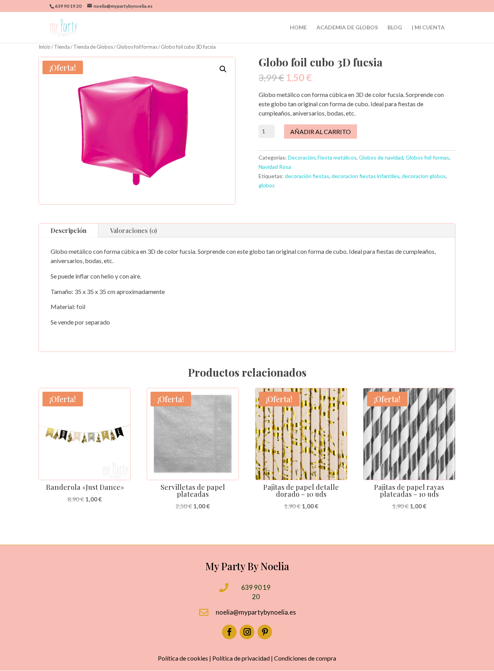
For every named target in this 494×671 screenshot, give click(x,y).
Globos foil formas (137, 47)
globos (267, 185)
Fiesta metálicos (337, 157)
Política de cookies (183, 658)
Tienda (62, 47)
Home (298, 28)
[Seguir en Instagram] (247, 632)
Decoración (301, 157)
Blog (394, 28)
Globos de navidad (381, 157)
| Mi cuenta (428, 28)
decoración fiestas (307, 176)
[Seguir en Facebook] (229, 632)
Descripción (68, 230)
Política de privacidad (241, 658)
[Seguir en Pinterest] (264, 632)
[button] (223, 69)
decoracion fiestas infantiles (365, 176)
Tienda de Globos (93, 47)
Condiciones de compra (305, 658)
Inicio (45, 47)
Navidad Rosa (275, 166)
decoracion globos (424, 176)
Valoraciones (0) (133, 230)
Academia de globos (347, 28)
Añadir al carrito (320, 131)
